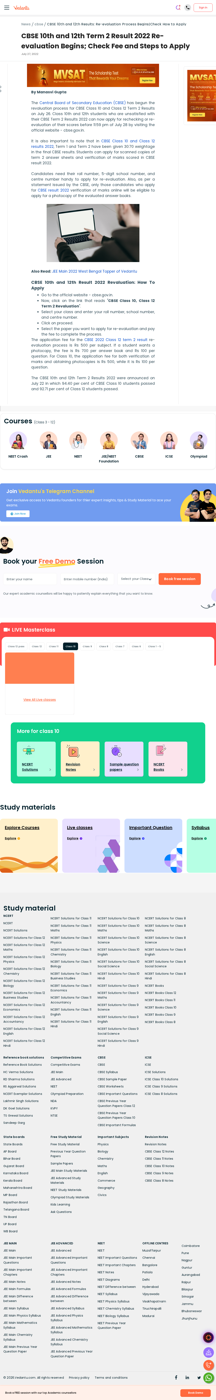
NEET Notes (106, 1272)
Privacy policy (79, 1378)
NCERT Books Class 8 (160, 1022)
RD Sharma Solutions (19, 1079)
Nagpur (187, 1260)
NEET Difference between (117, 1287)
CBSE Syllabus (108, 1072)
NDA (54, 1101)
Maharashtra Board (17, 1188)
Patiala (147, 1272)
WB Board (10, 1231)
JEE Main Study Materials (69, 1171)
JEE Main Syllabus (16, 1308)
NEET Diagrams (109, 1280)
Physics (103, 1144)
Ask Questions (61, 1212)
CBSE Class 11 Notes (159, 1159)
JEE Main (57, 1072)
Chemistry (105, 1159)
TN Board (10, 1217)
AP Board (10, 1151)
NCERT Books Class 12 (160, 993)
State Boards (13, 1144)
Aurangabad (191, 1275)
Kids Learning (60, 1204)
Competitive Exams (65, 1065)
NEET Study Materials (66, 1190)
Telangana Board (16, 1209)
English (103, 1173)
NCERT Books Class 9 (160, 1015)
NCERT (8, 923)
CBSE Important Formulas (117, 1125)
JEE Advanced (61, 1079)
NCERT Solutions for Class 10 (119, 918)
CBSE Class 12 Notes (159, 1151)
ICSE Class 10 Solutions (161, 1079)
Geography (106, 1188)
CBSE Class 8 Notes (159, 1180)
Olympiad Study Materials (70, 1197)
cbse (39, 24)
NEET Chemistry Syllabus (116, 1308)
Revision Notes (156, 1144)
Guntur (187, 1267)
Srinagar (188, 1296)
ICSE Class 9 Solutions (161, 1086)
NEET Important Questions (117, 1258)
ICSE (148, 1065)
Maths (102, 1166)
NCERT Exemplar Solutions (22, 1094)
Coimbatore (191, 1246)
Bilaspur (187, 1289)
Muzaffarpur (151, 1250)
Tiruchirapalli (152, 1308)
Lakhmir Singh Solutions (21, 1101)
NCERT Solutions (15, 930)
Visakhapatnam (154, 1301)
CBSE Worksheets (111, 1086)
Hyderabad (150, 1287)
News (26, 24)
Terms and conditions (111, 1378)
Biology (103, 1151)
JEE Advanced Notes (66, 1282)
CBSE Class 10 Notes (159, 1166)
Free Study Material (65, 1144)
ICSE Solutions (155, 1072)
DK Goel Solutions (16, 1108)
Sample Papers (62, 1163)
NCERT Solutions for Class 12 (24, 938)
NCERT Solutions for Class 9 (118, 986)
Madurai (148, 1316)
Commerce (106, 1180)
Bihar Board (11, 1159)
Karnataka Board (15, 1173)
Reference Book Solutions (22, 1065)
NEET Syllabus (108, 1294)
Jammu (187, 1304)
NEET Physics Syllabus (114, 1301)
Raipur (186, 1282)
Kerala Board (12, 1180)
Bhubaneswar (192, 1311)
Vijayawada (150, 1294)
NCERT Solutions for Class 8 (165, 918)
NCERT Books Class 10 (161, 1007)
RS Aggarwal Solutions (19, 1086)
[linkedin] (187, 1378)
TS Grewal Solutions (18, 1115)
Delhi (146, 1280)
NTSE (54, 1115)
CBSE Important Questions (118, 1094)
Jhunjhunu (189, 1318)
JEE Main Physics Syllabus (22, 1315)
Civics (102, 1195)
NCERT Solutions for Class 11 (71, 918)
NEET (54, 1086)
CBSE (101, 1065)
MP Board (10, 1195)
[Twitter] (199, 1378)
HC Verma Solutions (18, 1072)
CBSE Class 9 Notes (159, 1173)
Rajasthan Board (15, 1202)
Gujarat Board (13, 1166)
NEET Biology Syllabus (113, 1316)
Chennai (148, 1258)
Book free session (179, 578)
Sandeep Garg (14, 1123)
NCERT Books (154, 986)
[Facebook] (176, 1378)
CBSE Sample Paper (112, 1079)
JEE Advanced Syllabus (67, 1308)
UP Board (10, 1224)
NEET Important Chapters (117, 1265)
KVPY (54, 1108)
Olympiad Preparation (67, 1094)
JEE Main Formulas (17, 1289)
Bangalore (150, 1265)
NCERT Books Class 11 (160, 1000)
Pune (185, 1253)
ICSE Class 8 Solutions (161, 1094)
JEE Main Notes (14, 1282)
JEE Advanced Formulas (68, 1289)
